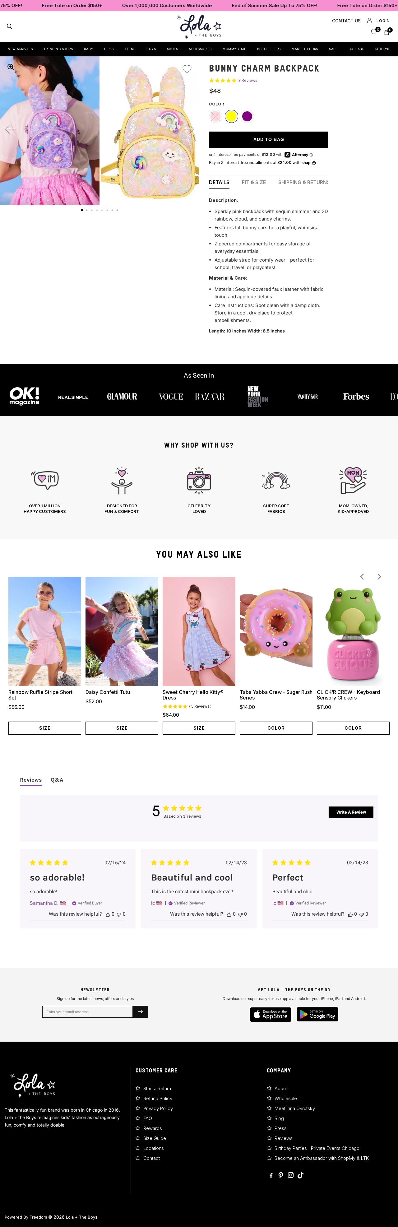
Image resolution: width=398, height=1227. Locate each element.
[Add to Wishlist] (187, 64)
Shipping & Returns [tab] (304, 182)
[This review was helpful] (108, 914)
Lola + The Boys (81, 1217)
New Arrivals (20, 49)
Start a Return (157, 1088)
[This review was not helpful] (119, 914)
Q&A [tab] (57, 779)
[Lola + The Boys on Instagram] (291, 1176)
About (281, 1088)
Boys (151, 49)
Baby (88, 49)
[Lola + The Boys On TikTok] (300, 1176)
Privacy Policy (158, 1108)
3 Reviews (247, 80)
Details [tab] (219, 182)
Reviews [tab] (31, 779)
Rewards (152, 1128)
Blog (279, 1118)
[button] (374, 32)
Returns (383, 49)
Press (281, 1128)
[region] (199, 490)
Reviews (284, 1138)
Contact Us (346, 20)
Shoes (172, 49)
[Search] (9, 27)
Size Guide (154, 1138)
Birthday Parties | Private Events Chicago (317, 1148)
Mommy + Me (234, 49)
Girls (109, 49)
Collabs (356, 49)
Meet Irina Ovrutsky (295, 1108)
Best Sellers (269, 49)
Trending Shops (58, 49)
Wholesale (286, 1098)
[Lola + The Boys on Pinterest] (281, 1176)
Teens (130, 49)
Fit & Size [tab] (254, 182)
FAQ (147, 1118)
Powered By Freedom (26, 1217)
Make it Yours (305, 49)
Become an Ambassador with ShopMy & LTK (322, 1158)
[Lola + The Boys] (199, 26)
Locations (153, 1148)
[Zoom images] (10, 66)
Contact (151, 1158)
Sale (333, 49)
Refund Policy (157, 1098)
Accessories (200, 49)
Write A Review (351, 812)
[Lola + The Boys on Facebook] (271, 1176)
